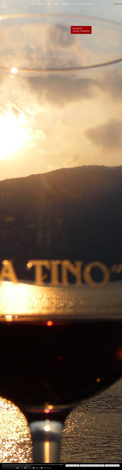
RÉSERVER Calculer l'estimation (81, 30)
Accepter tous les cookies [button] (112, 465)
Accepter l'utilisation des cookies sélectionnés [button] (92, 465)
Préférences (29, 468)
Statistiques (37, 468)
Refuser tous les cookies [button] (73, 465)
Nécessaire (21, 468)
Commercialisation (47, 468)
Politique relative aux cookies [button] (9, 466)
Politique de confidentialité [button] (24, 466)
